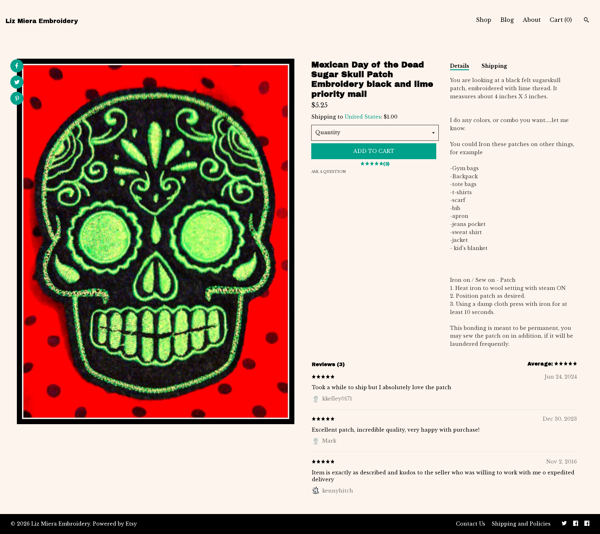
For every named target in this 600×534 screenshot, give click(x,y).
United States (363, 117)
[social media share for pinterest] (17, 99)
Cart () (561, 20)
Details (459, 66)
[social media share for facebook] (16, 65)
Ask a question (328, 171)
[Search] (586, 20)
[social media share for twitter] (17, 83)
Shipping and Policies (521, 524)
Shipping (494, 66)
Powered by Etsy (115, 524)
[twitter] (564, 524)
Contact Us (470, 524)
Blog (507, 20)
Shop (483, 20)
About (532, 20)
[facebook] (575, 524)
